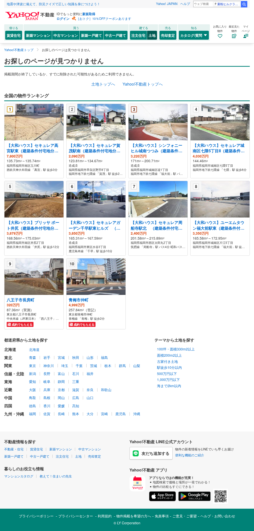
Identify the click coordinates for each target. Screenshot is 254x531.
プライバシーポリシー (36, 515)
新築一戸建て (91, 35)
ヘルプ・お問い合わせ (217, 515)
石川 (75, 373)
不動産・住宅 (14, 449)
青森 (32, 357)
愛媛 (61, 405)
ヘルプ (185, 3)
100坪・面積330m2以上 (176, 348)
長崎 (61, 413)
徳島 (32, 405)
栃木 (107, 365)
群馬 (122, 365)
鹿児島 (120, 413)
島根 (46, 397)
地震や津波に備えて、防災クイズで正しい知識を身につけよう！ (53, 3)
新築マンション (38, 35)
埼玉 (64, 365)
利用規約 (105, 515)
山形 (90, 357)
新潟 (32, 373)
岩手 (46, 357)
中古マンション (66, 35)
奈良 (90, 389)
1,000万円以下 (168, 379)
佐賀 (46, 413)
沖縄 (136, 413)
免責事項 (162, 515)
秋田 (75, 357)
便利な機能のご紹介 (189, 455)
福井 (90, 373)
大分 (90, 413)
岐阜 (46, 381)
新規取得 (88, 13)
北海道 (34, 349)
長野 (46, 373)
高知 (75, 405)
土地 (152, 35)
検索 (244, 4)
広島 (75, 397)
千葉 (79, 365)
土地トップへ (103, 84)
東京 (32, 365)
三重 (75, 381)
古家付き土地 (167, 361)
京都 (61, 389)
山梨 (136, 365)
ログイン (63, 18)
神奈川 (48, 365)
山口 (90, 397)
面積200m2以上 (169, 355)
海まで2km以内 (169, 385)
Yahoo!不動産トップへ (143, 84)
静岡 (61, 381)
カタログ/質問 (191, 35)
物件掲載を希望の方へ (133, 515)
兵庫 (46, 389)
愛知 (32, 381)
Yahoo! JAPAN (166, 3)
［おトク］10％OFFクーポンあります (103, 18)
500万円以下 (167, 373)
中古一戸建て (115, 35)
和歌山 (106, 389)
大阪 (32, 389)
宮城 (61, 357)
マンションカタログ (18, 476)
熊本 (75, 413)
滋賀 (75, 389)
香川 (46, 405)
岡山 (61, 397)
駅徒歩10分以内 (169, 367)
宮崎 (104, 413)
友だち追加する (155, 453)
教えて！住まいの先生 (56, 476)
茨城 (93, 365)
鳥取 (32, 397)
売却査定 (168, 35)
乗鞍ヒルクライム (228, 4)
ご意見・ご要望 (184, 515)
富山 (61, 373)
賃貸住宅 (14, 35)
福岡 (32, 413)
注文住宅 (138, 35)
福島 (104, 357)
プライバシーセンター (75, 515)
